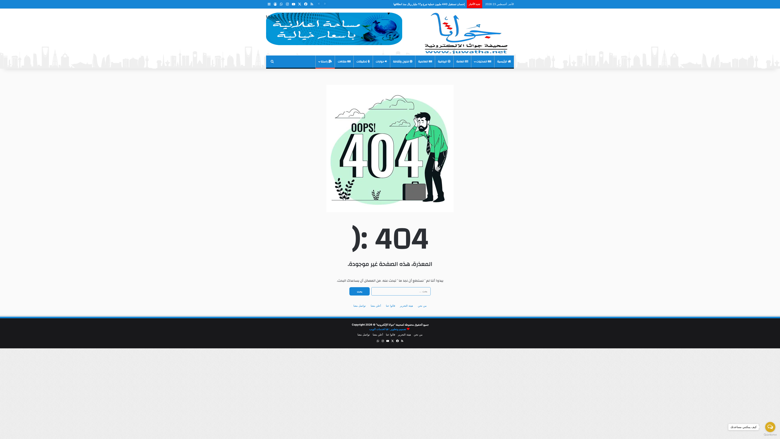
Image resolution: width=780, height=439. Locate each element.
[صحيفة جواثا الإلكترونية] (465, 32)
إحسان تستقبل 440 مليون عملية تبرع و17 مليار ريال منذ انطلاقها (429, 4)
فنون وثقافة (401, 61)
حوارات (380, 61)
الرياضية (443, 61)
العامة (460, 61)
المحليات (482, 61)
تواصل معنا (359, 305)
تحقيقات (362, 61)
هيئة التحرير (406, 305)
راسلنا (324, 61)
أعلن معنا (376, 305)
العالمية (423, 61)
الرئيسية (502, 61)
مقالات (342, 61)
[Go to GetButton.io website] (770, 435)
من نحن (422, 305)
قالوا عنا (390, 305)
